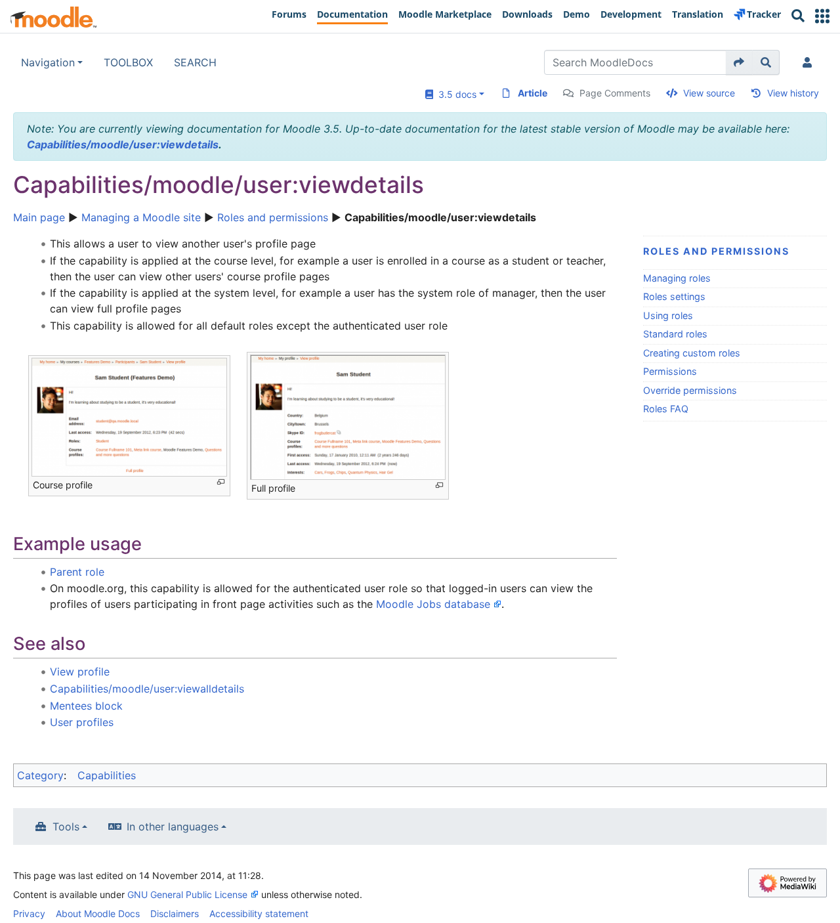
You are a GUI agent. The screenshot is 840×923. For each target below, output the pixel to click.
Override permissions (690, 390)
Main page (39, 217)
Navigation (48, 62)
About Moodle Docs (98, 913)
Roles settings (674, 296)
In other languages (173, 826)
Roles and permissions (272, 217)
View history (793, 92)
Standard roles (675, 333)
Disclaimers (174, 913)
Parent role (77, 571)
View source (709, 92)
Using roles (668, 315)
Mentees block (86, 705)
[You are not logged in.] (810, 62)
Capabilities (106, 775)
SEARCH (195, 62)
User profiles (82, 722)
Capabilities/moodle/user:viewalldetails (147, 688)
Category (40, 775)
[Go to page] (739, 62)
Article (532, 92)
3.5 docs (454, 94)
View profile (80, 671)
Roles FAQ (665, 408)
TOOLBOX (128, 62)
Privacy (29, 913)
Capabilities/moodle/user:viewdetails (123, 144)
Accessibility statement (258, 913)
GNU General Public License (187, 894)
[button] (822, 16)
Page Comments (614, 92)
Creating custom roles (691, 352)
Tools (65, 826)
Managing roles (677, 278)
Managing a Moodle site (141, 217)
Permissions (670, 371)
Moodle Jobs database (433, 604)
